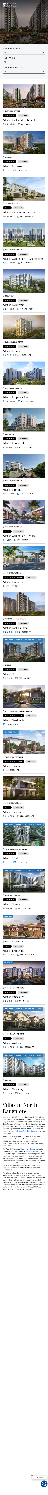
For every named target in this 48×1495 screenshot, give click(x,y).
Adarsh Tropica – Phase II (18, 397)
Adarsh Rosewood (13, 443)
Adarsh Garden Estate (16, 720)
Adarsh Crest (10, 674)
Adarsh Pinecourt (13, 997)
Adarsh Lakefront (13, 305)
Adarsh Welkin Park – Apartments (23, 258)
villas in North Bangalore (29, 1149)
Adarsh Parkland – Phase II (19, 120)
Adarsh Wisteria (12, 1043)
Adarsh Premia (12, 351)
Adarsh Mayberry (13, 1089)
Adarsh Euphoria (13, 582)
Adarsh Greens (11, 904)
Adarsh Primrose (13, 166)
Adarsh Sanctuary (13, 812)
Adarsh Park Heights (15, 627)
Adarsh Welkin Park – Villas (19, 535)
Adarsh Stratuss (12, 858)
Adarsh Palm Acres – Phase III (20, 212)
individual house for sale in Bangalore (24, 1131)
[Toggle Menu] (42, 5)
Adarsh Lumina (12, 489)
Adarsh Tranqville (13, 950)
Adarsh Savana (11, 766)
